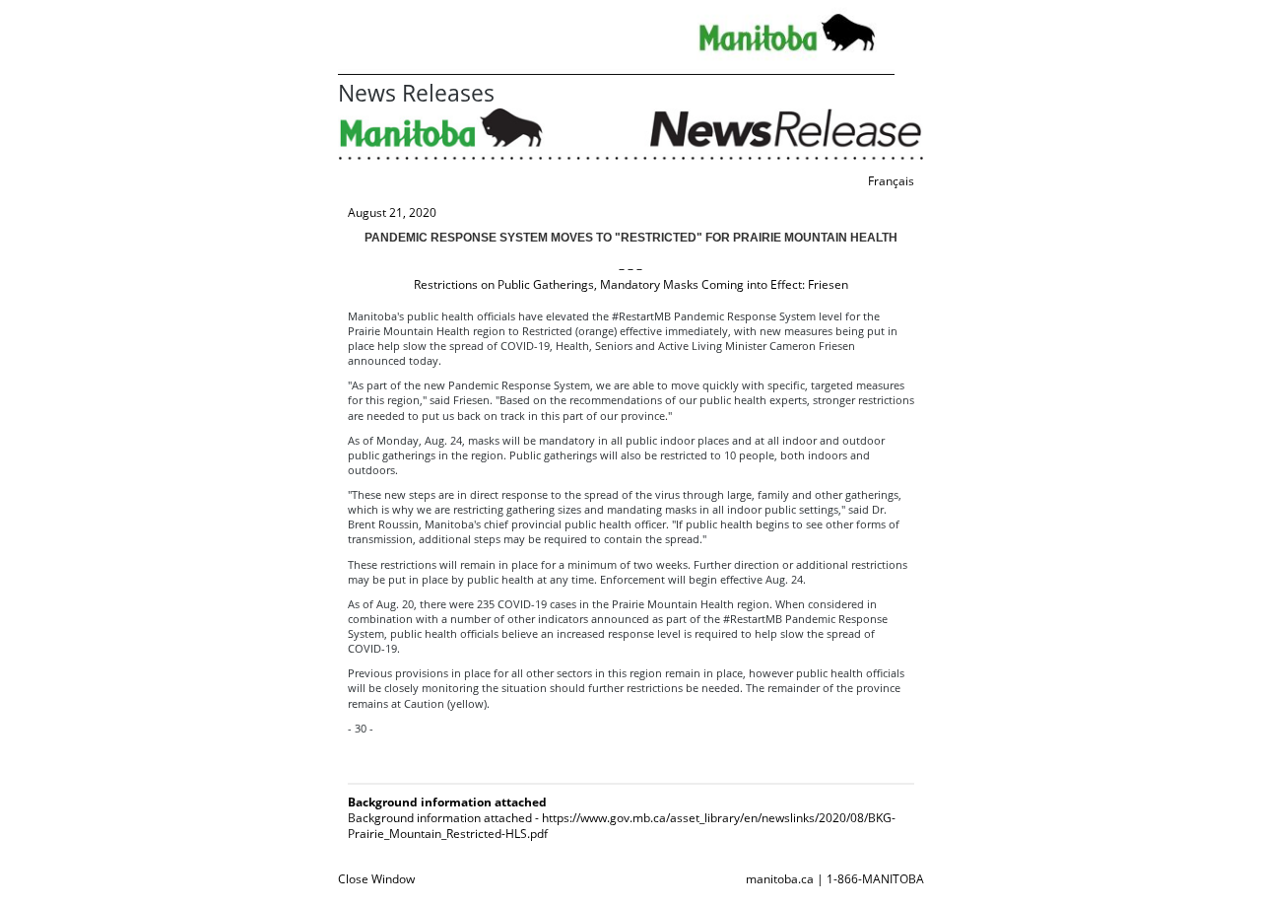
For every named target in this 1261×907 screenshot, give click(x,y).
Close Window (376, 879)
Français (891, 181)
